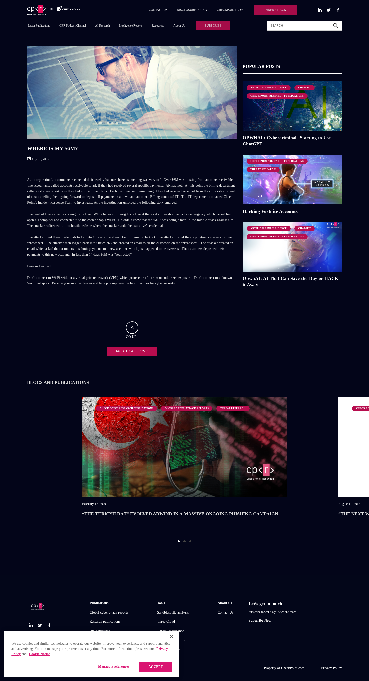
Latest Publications (39, 25)
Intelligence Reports (131, 25)
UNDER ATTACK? (275, 10)
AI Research (102, 25)
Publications (99, 603)
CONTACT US (158, 10)
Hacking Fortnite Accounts (270, 211)
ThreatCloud (166, 621)
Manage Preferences (113, 666)
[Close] (171, 636)
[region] (91, 654)
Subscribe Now (260, 620)
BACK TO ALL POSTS (132, 351)
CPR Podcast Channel (72, 25)
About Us (179, 25)
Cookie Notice (39, 654)
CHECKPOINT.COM (230, 10)
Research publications (105, 621)
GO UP (131, 337)
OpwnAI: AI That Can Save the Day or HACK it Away (290, 281)
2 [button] (184, 541)
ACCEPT (155, 667)
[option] (184, 464)
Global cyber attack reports (109, 612)
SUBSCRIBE (213, 25)
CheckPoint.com (292, 668)
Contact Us (225, 612)
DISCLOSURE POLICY (192, 10)
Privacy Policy (331, 668)
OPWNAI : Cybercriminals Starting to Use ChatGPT (287, 140)
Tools (161, 603)
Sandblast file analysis (173, 612)
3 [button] (190, 541)
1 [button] (179, 541)
